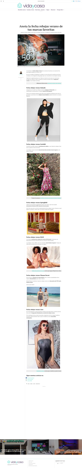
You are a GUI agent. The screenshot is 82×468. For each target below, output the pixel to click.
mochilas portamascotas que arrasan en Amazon (50, 198)
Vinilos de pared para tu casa (38, 270)
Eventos (43, 9)
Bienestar (53, 9)
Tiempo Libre (60, 9)
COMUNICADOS (31, 464)
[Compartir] (72, 1)
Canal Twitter (30, 379)
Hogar (47, 9)
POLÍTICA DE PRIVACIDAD (32, 463)
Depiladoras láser (40, 370)
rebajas (31, 383)
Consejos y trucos (30, 9)
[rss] (21, 80)
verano (34, 383)
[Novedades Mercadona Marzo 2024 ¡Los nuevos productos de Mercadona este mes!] (13, 447)
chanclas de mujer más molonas (54, 83)
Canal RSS (29, 380)
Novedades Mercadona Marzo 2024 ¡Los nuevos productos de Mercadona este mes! (13, 451)
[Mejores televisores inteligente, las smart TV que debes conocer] (41, 447)
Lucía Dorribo (21, 74)
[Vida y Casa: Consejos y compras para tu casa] (31, 6)
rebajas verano (38, 383)
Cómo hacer (37, 9)
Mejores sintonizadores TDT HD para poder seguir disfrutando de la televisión (68, 451)
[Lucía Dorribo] (20, 72)
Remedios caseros (22, 9)
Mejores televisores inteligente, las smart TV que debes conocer (39, 451)
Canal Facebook (30, 377)
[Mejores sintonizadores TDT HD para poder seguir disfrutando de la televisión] (68, 447)
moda (28, 383)
